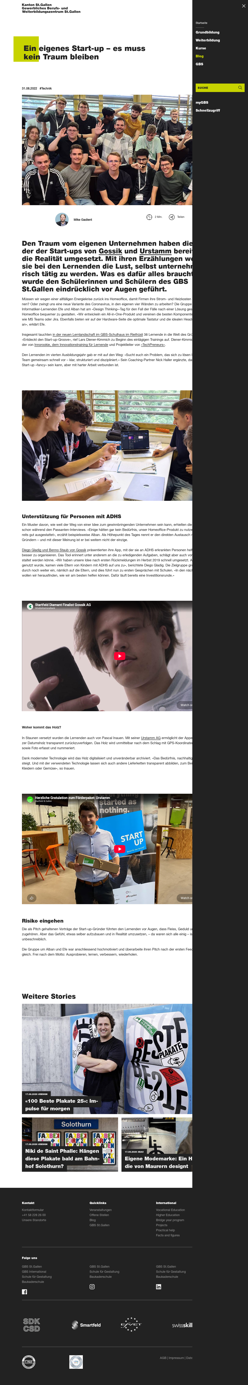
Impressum (176, 1358)
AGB (163, 1358)
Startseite (201, 22)
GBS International (34, 1271)
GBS (199, 64)
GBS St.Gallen (99, 1225)
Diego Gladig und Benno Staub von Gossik (54, 550)
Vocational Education (170, 1210)
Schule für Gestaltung (37, 1276)
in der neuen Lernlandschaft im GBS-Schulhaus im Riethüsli (98, 334)
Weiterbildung (208, 40)
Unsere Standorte (34, 1220)
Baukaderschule (33, 1282)
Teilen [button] (180, 216)
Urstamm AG (151, 738)
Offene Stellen (99, 1215)
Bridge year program (170, 1220)
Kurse (201, 48)
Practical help (165, 1230)
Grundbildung (207, 32)
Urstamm (156, 251)
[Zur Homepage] (51, 8)
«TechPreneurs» (153, 345)
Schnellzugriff (208, 110)
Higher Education (168, 1215)
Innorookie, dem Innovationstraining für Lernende (71, 345)
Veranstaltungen (101, 1210)
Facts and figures (168, 1235)
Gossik (110, 251)
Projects (161, 1225)
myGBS (202, 102)
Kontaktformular (33, 1210)
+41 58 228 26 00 (34, 1215)
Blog (200, 56)
